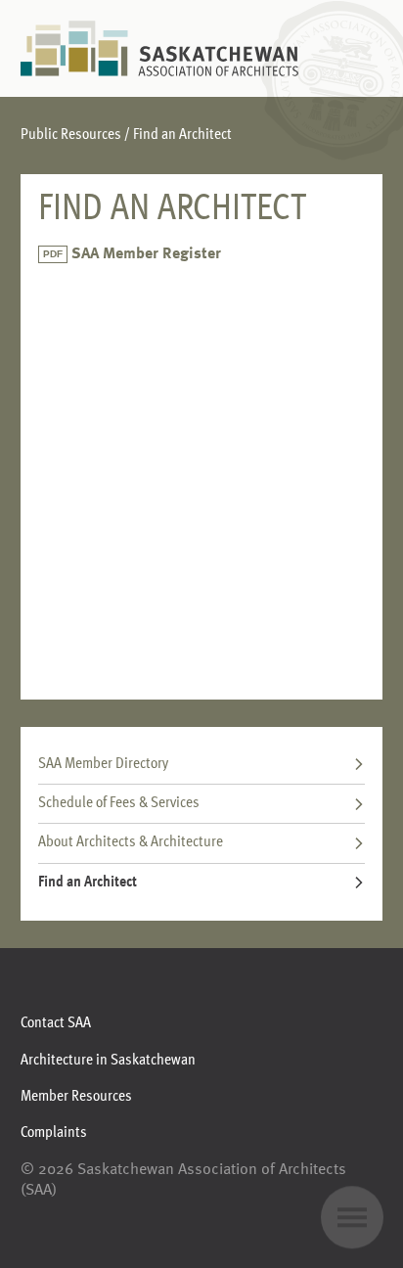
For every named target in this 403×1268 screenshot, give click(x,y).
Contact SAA (56, 1023)
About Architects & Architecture (130, 842)
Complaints (54, 1133)
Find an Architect (87, 882)
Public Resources (71, 135)
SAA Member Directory (103, 764)
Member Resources (76, 1097)
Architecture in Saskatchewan (108, 1060)
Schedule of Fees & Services (119, 803)
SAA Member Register (146, 254)
